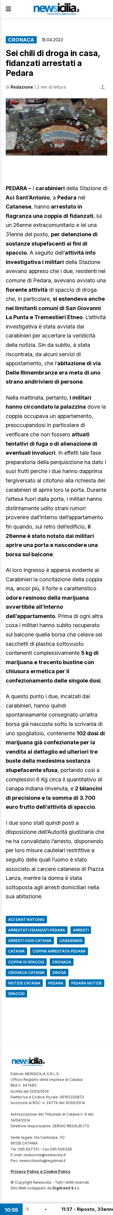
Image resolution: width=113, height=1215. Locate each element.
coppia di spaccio (26, 962)
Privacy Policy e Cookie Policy (41, 1171)
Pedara (55, 983)
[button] (56, 126)
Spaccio (16, 993)
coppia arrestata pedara (59, 951)
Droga (59, 972)
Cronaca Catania (26, 972)
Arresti (81, 930)
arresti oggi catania (30, 940)
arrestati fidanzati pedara (36, 930)
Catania (16, 951)
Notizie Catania (24, 983)
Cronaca (21, 40)
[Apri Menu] (8, 9)
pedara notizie (86, 983)
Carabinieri (70, 940)
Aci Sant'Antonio (26, 919)
